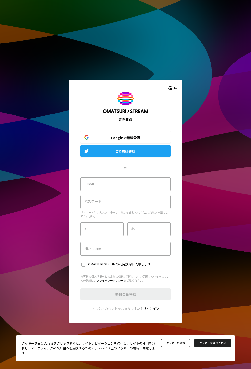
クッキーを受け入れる (212, 343)
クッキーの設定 (175, 343)
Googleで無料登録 (125, 137)
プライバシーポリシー (110, 280)
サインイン (151, 308)
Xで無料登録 (125, 151)
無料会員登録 (125, 294)
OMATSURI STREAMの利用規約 (110, 264)
